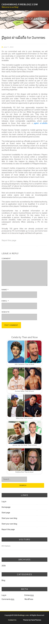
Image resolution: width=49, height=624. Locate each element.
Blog (3, 580)
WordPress (28, 599)
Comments (8, 599)
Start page (6, 513)
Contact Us (12, 620)
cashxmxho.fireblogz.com (20, 4)
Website (6, 312)
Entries (29, 595)
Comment (6, 258)
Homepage (6, 507)
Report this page (9, 240)
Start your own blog (9, 518)
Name (5, 290)
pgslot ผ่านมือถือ (40, 123)
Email (5, 301)
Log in (4, 502)
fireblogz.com (23, 615)
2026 (4, 566)
